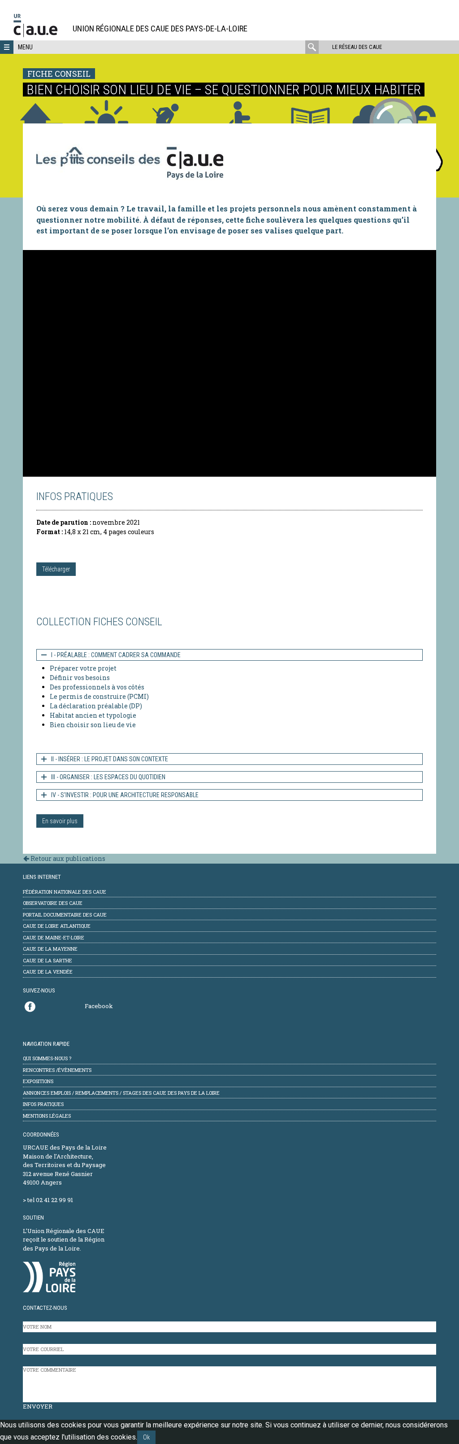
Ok (146, 1437)
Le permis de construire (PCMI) (99, 696)
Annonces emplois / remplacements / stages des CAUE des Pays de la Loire (121, 1092)
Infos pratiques (43, 1104)
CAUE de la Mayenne (50, 948)
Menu (25, 47)
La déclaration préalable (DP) (96, 706)
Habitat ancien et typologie (93, 715)
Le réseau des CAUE (357, 47)
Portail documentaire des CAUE (65, 914)
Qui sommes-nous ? (47, 1058)
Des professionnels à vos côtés (97, 687)
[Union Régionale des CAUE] (38, 35)
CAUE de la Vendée (48, 971)
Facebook (99, 1006)
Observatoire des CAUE (52, 903)
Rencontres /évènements (57, 1070)
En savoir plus (60, 821)
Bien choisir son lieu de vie (93, 724)
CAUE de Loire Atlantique (57, 925)
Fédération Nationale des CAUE (64, 891)
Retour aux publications (67, 858)
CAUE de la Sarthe (47, 960)
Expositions (38, 1081)
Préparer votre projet (83, 668)
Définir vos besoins (80, 677)
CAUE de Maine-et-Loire (53, 937)
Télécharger (56, 569)
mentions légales (47, 1115)
